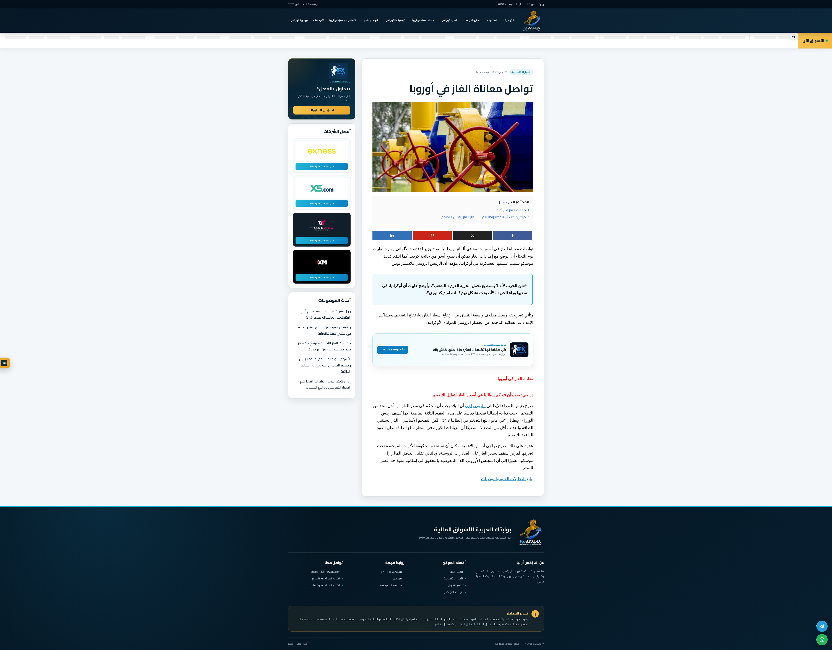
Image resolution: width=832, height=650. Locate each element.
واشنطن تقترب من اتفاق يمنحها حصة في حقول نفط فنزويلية (324, 330)
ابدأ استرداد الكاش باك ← (392, 350)
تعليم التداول (455, 585)
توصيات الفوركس (395, 20)
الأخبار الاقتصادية (453, 578)
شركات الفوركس (453, 592)
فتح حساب (318, 20)
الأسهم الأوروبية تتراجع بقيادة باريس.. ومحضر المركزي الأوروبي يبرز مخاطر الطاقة (324, 365)
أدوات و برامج (371, 20)
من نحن (397, 578)
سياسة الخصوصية (391, 585)
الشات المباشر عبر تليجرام (326, 578)
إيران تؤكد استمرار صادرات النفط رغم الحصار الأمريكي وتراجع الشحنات (325, 384)
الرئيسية (509, 20)
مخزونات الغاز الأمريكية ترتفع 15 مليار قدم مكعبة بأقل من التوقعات (324, 346)
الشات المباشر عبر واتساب (325, 585)
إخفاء (504, 202)
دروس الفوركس (299, 20)
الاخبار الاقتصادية (521, 71)
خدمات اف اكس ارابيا (423, 20)
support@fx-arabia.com (325, 571)
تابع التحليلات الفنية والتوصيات (506, 478)
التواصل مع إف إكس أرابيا (342, 20)
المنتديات (492, 20)
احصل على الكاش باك (322, 110)
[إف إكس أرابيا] (532, 20)
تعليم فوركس (449, 20)
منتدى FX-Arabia (391, 571)
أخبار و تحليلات (472, 20)
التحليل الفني (455, 571)
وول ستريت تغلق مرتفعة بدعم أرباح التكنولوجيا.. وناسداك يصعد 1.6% (326, 314)
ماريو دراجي (475, 405)
